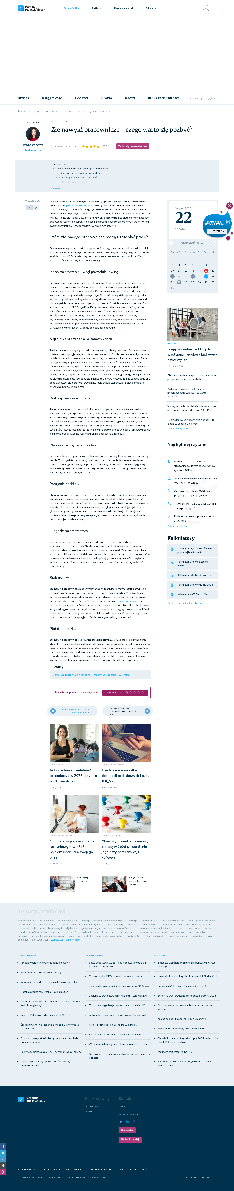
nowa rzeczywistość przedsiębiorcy (194, 928)
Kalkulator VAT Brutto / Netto (194, 594)
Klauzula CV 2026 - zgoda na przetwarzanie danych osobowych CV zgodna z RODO (194, 466)
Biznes (23, 98)
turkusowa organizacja (197, 924)
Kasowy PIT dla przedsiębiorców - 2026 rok (45, 1015)
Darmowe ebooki (123, 8)
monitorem (124, 601)
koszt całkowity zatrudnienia (121, 924)
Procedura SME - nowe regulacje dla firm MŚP (183, 986)
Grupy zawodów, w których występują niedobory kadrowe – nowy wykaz (192, 354)
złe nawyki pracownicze (64, 146)
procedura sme (126, 932)
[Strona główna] (19, 111)
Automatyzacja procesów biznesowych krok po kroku (118, 1015)
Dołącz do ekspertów (129, 1114)
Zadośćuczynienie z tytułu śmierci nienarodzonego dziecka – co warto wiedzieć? (186, 392)
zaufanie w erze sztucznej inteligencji (161, 924)
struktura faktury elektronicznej (96, 932)
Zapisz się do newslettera (132, 146)
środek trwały (149, 920)
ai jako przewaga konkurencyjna (83, 928)
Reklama (97, 8)
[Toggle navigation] (214, 8)
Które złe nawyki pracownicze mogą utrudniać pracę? (82, 168)
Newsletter (127, 1130)
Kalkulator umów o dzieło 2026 (195, 585)
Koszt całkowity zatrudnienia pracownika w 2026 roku (119, 986)
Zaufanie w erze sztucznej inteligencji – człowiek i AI (118, 995)
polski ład (197, 936)
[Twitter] (3, 1153)
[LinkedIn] (3, 1159)
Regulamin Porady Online (102, 1169)
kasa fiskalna (47, 920)
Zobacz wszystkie (177, 428)
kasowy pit (132, 920)
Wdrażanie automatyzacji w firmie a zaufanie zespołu (118, 1044)
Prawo (106, 98)
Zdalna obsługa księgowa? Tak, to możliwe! (181, 1019)
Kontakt (122, 1106)
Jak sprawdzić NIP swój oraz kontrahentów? (45, 962)
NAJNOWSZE (173, 343)
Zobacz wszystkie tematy (65, 940)
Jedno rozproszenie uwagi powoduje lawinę (81, 173)
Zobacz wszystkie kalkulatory (184, 603)
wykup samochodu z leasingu (74, 920)
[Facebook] (3, 1146)
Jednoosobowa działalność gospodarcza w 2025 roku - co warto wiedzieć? (73, 775)
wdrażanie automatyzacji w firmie (153, 928)
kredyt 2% (133, 936)
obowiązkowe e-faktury (110, 936)
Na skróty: (59, 164)
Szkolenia (151, 8)
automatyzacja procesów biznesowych (41, 928)
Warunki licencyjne (128, 1169)
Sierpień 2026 (192, 243)
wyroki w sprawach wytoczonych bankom (165, 936)
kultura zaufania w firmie (117, 928)
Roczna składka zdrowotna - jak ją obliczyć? (45, 992)
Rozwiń (56, 188)
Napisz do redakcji (130, 1139)
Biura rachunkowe (164, 98)
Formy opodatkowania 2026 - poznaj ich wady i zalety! (51, 1052)
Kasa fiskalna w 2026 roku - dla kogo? (42, 972)
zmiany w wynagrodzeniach (153, 932)
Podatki (81, 98)
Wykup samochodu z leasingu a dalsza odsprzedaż (49, 982)
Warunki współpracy (75, 1169)
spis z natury (69, 924)
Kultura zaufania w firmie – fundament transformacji (117, 1034)
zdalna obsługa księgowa (50, 936)
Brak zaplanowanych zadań (73, 182)
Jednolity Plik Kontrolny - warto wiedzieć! (180, 1028)
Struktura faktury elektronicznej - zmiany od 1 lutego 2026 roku (91, 675)
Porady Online (71, 8)
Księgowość (52, 98)
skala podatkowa (48, 924)
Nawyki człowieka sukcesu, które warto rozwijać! (138, 881)
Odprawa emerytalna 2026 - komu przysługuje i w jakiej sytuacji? (193, 493)
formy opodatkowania (173, 920)
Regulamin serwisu (51, 1169)
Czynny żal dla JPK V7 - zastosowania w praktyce (116, 976)
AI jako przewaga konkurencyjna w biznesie (113, 1025)
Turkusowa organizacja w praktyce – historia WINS (117, 1005)
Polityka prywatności (27, 1169)
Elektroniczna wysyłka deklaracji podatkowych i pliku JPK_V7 (125, 775)
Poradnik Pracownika (95, 1106)
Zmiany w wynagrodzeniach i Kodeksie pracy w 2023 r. (187, 995)
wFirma (88, 1111)
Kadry (130, 98)
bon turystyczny (41, 940)
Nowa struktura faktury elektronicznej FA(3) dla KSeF (187, 976)
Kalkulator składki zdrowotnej (194, 575)
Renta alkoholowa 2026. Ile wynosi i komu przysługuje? (195, 506)
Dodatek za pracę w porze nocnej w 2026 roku (194, 519)
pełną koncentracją (77, 205)
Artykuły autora (33, 150)
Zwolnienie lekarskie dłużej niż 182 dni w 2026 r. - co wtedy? (195, 481)
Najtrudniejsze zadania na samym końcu (79, 177)
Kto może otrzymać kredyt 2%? (175, 1052)
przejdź (217, 231)
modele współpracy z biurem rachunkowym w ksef (48, 932)
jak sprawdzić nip (27, 920)
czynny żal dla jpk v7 (90, 924)
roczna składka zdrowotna (108, 920)
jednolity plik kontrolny (81, 936)
